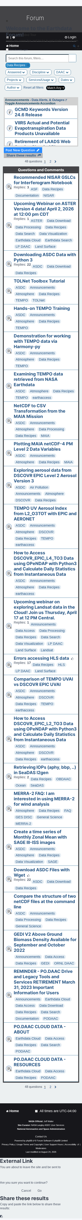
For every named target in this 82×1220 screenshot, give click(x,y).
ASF (34, 189)
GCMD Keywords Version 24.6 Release (41, 112)
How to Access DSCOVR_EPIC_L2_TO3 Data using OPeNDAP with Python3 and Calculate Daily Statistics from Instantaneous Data (45, 729)
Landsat (47, 650)
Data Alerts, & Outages (48, 100)
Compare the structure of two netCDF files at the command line (45, 901)
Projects (13, 79)
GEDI (45, 963)
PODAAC (50, 1018)
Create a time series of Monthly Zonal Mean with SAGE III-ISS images (40, 837)
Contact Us (41, 1136)
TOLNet (39, 300)
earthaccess (42, 398)
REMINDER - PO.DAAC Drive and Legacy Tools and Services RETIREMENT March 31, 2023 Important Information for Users (44, 982)
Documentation (27, 195)
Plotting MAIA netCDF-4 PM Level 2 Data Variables (43, 446)
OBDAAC (63, 779)
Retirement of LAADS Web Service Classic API (43, 144)
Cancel (26, 1190)
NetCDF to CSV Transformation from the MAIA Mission (39, 411)
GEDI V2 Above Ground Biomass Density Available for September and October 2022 (45, 942)
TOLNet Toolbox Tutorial (39, 281)
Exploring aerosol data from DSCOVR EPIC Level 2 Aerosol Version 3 (45, 475)
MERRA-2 (23, 824)
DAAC (61, 72)
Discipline (39, 72)
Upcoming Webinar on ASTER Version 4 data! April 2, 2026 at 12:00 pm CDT (45, 209)
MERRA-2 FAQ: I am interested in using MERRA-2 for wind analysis (44, 799)
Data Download (59, 221)
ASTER (36, 221)
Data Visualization (53, 234)
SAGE (52, 862)
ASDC (37, 266)
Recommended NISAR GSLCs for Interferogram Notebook (45, 180)
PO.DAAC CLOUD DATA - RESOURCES (40, 1062)
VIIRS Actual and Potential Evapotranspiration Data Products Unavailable (42, 128)
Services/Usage (40, 79)
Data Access (25, 631)
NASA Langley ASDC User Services (47, 1125)
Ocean (21, 785)
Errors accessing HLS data (41, 658)
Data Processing (28, 227)
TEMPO (22, 300)
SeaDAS (37, 785)
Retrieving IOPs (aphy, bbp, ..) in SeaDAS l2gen (45, 770)
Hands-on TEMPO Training (42, 308)
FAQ (67, 811)
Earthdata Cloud (28, 240)
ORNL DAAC (64, 963)
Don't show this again (18, 50)
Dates (65, 79)
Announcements (42, 287)
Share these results (21, 155)
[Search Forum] (73, 56)
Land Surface (45, 246)
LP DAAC (23, 246)
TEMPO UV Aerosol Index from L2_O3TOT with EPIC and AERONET (45, 514)
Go (40, 1190)
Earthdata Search (58, 240)
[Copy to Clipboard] (1, 1216)
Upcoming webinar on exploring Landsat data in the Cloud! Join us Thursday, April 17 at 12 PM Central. (45, 610)
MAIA (45, 436)
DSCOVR (23, 500)
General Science (49, 817)
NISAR (48, 195)
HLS (61, 665)
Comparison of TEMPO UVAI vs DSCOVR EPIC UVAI (43, 681)
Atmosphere (25, 294)
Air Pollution (39, 487)
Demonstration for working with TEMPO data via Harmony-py (42, 341)
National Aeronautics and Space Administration (41, 1129)
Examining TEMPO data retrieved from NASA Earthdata (38, 379)
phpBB (29, 1140)
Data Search (25, 234)
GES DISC (24, 817)
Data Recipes (52, 189)
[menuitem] (36, 1111)
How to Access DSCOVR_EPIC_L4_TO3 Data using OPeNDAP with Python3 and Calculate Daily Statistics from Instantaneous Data (45, 563)
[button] (50, 162)
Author (12, 87)
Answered (15, 72)
